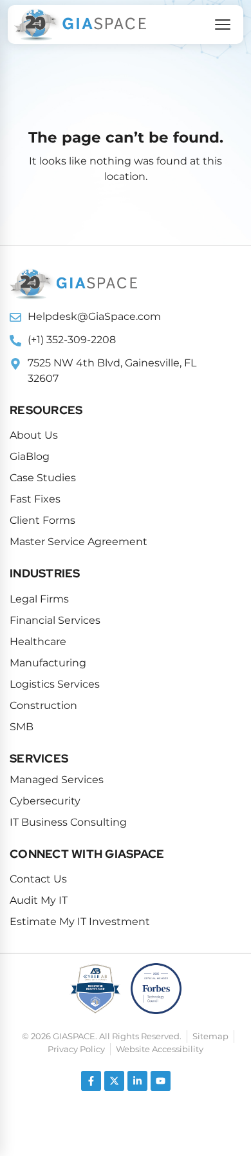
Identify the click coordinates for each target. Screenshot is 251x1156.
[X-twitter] (114, 1081)
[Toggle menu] (223, 24)
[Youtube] (161, 1081)
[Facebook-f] (91, 1081)
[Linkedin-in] (137, 1081)
